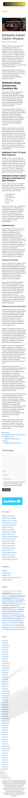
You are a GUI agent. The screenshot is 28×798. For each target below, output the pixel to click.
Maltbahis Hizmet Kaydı (8, 548)
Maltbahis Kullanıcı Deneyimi (10, 559)
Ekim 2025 (5, 640)
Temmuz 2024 (6, 665)
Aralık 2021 (5, 736)
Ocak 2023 (5, 707)
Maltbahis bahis (6, 596)
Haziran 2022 (5, 723)
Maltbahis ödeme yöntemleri (14, 627)
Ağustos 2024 (6, 663)
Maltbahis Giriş (6, 575)
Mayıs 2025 (5, 647)
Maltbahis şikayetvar (19, 629)
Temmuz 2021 (6, 748)
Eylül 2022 (5, 716)
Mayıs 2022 (5, 725)
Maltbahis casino (9, 436)
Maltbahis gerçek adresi (12, 605)
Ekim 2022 (5, 714)
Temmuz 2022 (6, 720)
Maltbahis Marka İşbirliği (8, 534)
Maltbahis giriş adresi (18, 607)
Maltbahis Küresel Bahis (8, 545)
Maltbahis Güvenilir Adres (9, 538)
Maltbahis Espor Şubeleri (9, 557)
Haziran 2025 (5, 645)
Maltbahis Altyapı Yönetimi (9, 531)
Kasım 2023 (5, 684)
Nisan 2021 (5, 755)
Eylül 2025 (5, 642)
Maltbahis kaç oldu (6, 615)
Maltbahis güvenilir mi (8, 613)
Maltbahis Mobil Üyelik (8, 541)
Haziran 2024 (5, 668)
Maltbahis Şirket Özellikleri (9, 518)
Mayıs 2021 (5, 753)
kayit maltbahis (19, 590)
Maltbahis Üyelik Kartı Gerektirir (12, 443)
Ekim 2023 (5, 686)
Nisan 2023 (5, 700)
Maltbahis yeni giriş (11, 625)
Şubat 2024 (5, 677)
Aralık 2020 (5, 764)
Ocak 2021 (5, 762)
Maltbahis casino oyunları (16, 603)
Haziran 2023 (5, 695)
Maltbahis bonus (7, 598)
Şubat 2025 (5, 649)
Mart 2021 (5, 757)
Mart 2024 (5, 675)
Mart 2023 (5, 702)
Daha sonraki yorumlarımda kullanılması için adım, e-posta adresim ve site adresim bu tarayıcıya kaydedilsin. (14, 483)
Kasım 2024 (5, 656)
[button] (14, 4)
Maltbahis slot (18, 620)
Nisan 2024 (5, 672)
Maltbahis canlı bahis (12, 600)
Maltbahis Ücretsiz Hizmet (9, 520)
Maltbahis (6, 432)
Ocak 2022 (5, 734)
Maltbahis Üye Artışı (7, 527)
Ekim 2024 (5, 658)
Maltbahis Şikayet (7, 579)
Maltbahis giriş (7, 607)
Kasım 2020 (5, 766)
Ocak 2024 (5, 679)
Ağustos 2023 (6, 691)
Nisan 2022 (5, 727)
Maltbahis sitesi (12, 620)
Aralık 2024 (5, 654)
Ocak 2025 (5, 652)
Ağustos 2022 (6, 718)
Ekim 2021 (5, 741)
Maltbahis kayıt (17, 613)
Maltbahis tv (14, 622)
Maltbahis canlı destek (15, 601)
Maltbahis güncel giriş (17, 611)
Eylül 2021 (5, 743)
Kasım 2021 (5, 739)
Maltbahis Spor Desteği (8, 543)
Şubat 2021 (5, 759)
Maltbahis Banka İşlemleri (9, 525)
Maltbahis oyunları (12, 616)
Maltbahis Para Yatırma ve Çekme (11, 577)
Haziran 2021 (5, 750)
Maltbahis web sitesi (9, 623)
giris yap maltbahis (5, 590)
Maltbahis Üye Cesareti (8, 554)
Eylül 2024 (5, 661)
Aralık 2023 (5, 681)
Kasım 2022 (5, 711)
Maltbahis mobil (15, 615)
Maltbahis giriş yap (7, 609)
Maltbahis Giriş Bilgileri (8, 529)
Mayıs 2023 (5, 697)
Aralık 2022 (5, 709)
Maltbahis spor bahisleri (6, 622)
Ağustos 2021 (6, 746)
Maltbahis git (15, 609)
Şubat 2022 (5, 732)
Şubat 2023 (5, 704)
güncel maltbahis (12, 590)
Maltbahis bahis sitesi (17, 596)
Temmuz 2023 (6, 693)
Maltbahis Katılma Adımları (9, 552)
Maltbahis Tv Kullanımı (8, 515)
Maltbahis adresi (17, 593)
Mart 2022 (5, 730)
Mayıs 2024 (5, 670)
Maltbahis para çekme (13, 618)
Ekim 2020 (5, 769)
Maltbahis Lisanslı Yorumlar (9, 522)
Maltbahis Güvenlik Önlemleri (10, 536)
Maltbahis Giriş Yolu (7, 550)
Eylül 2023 (5, 688)
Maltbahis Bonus (6, 572)
